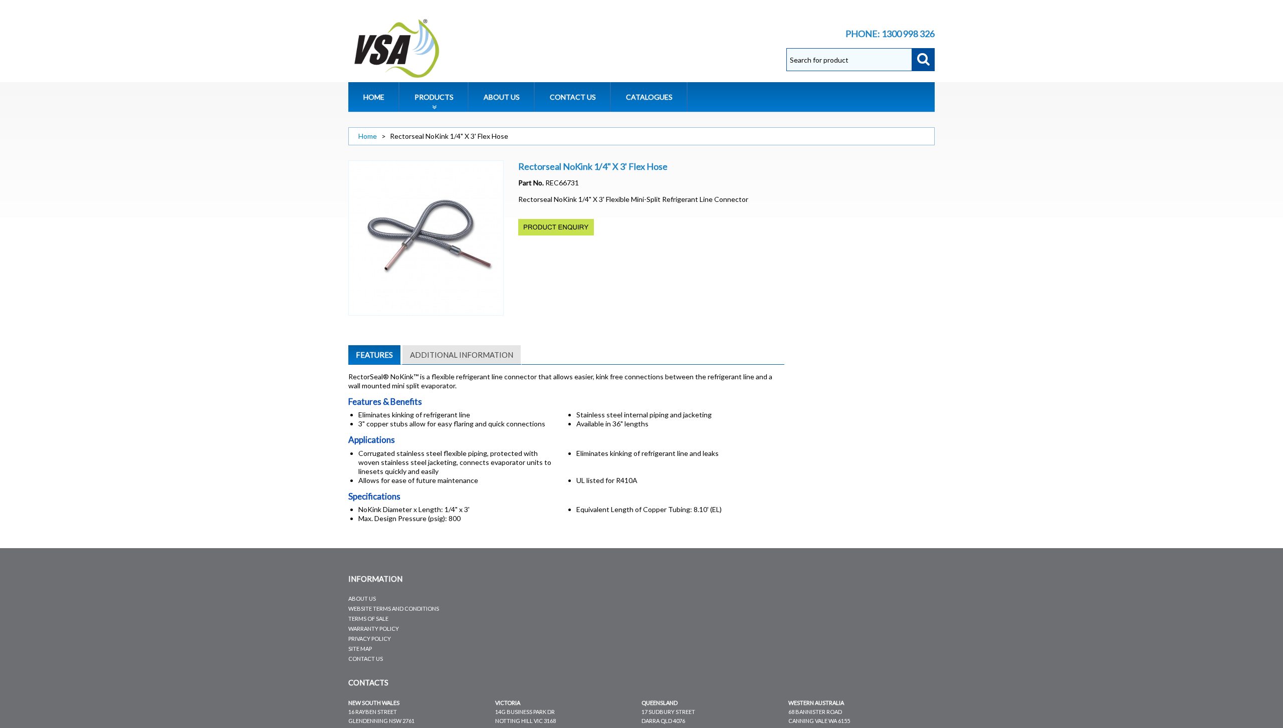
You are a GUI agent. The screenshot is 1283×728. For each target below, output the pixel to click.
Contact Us (365, 658)
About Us (362, 598)
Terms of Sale (368, 618)
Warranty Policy (373, 628)
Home (367, 136)
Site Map (360, 648)
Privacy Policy (369, 638)
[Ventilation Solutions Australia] (397, 48)
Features (374, 354)
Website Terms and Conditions (393, 608)
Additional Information (461, 354)
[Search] (923, 59)
